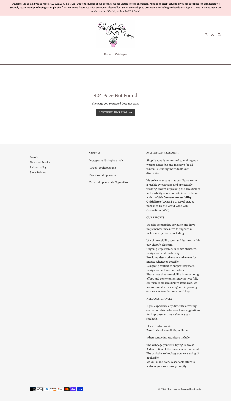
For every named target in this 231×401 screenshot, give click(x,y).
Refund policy (38, 167)
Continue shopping (113, 112)
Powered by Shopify (191, 389)
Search (34, 157)
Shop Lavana (173, 389)
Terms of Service (40, 162)
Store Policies (38, 172)
